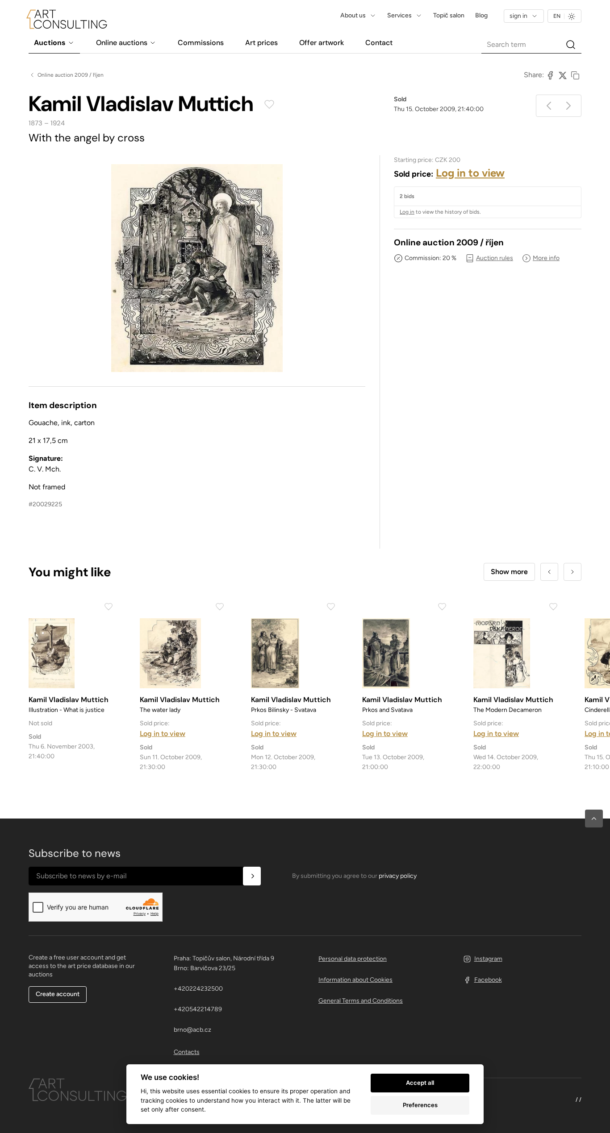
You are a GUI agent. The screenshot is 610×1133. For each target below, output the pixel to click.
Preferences (420, 1104)
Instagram (488, 959)
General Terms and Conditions (360, 1001)
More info (546, 258)
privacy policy (398, 876)
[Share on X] (562, 75)
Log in (407, 212)
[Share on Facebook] (550, 75)
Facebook (488, 980)
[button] (594, 818)
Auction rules (494, 258)
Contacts (187, 1052)
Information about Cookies (355, 980)
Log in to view (470, 172)
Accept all (420, 1082)
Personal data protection (352, 959)
